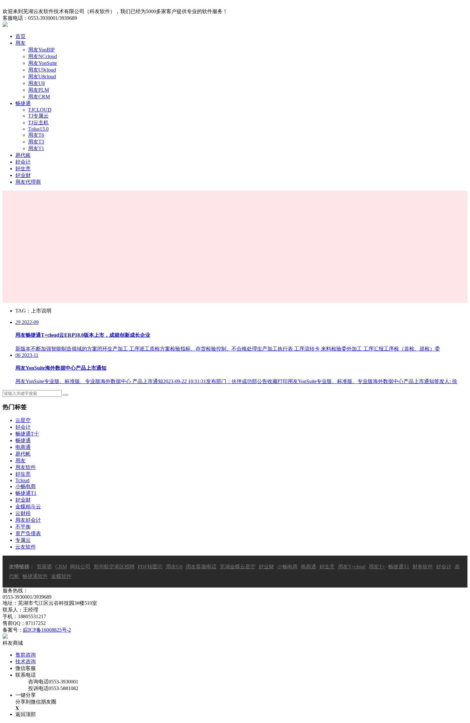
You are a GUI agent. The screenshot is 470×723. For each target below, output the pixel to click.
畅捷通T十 (27, 433)
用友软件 (25, 467)
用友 (20, 43)
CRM (61, 566)
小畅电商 (25, 486)
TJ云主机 (38, 122)
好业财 (23, 175)
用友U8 (36, 83)
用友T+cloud (351, 566)
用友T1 (36, 148)
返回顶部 (25, 714)
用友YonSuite (42, 63)
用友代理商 (28, 182)
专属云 (23, 540)
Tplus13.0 (38, 129)
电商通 (23, 447)
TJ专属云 (38, 116)
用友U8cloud (42, 76)
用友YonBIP (41, 49)
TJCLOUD (39, 109)
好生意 (23, 168)
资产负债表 (28, 533)
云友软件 (25, 547)
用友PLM (38, 90)
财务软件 (422, 566)
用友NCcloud (42, 56)
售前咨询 (25, 655)
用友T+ (377, 566)
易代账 (23, 155)
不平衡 (23, 526)
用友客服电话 (201, 566)
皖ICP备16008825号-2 (47, 630)
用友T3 (36, 141)
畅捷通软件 (35, 576)
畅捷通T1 (25, 493)
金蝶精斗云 (28, 506)
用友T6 (36, 135)
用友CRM (39, 96)
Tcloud (22, 480)
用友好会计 (28, 520)
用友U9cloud (42, 70)
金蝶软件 (61, 576)
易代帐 (23, 454)
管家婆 (44, 566)
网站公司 (80, 566)
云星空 (23, 420)
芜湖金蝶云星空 (237, 566)
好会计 (23, 162)
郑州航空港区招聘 (114, 566)
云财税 (23, 513)
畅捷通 (23, 103)
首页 (20, 36)
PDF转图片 (150, 566)
